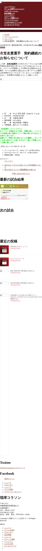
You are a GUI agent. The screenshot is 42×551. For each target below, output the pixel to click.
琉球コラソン (9, 479)
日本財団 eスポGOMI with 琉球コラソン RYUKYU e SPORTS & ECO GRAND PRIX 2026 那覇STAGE (26, 297)
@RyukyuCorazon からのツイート (12, 468)
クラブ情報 (8, 489)
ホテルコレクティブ (17, 259)
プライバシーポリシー (13, 492)
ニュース (7, 483)
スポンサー (8, 485)
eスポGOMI (8, 544)
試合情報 (7, 535)
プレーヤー (8, 161)
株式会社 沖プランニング (18, 246)
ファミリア (8, 541)
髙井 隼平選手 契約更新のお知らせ (22, 283)
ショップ (7, 487)
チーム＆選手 (9, 530)
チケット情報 (9, 539)
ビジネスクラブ (10, 546)
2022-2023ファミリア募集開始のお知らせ (20, 170)
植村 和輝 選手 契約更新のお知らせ (22, 271)
